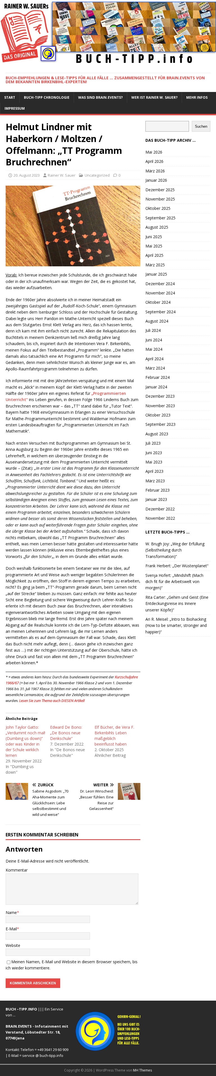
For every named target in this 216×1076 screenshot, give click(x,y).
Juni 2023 (153, 452)
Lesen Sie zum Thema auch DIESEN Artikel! (52, 700)
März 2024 (155, 368)
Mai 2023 (153, 462)
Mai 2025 (153, 246)
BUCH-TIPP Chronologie (46, 97)
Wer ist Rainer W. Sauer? (154, 97)
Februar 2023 (157, 490)
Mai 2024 (153, 349)
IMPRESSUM (14, 108)
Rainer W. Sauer (61, 175)
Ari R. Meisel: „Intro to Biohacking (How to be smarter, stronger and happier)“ (176, 625)
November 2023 (160, 405)
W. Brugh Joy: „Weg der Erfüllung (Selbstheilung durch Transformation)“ (174, 550)
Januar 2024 (156, 387)
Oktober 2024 (157, 302)
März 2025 (155, 264)
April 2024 (154, 358)
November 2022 (160, 518)
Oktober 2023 (157, 415)
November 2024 (160, 293)
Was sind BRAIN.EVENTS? (100, 97)
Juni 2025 (153, 236)
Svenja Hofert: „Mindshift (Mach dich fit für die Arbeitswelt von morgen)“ (174, 582)
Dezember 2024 (160, 283)
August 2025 (156, 227)
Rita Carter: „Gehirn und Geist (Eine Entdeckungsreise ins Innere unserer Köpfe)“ (176, 604)
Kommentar (17, 870)
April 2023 (154, 471)
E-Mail (11, 928)
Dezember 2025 (160, 189)
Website (13, 945)
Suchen (201, 126)
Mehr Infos (197, 97)
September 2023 (160, 424)
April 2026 (154, 161)
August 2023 (156, 433)
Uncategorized (97, 175)
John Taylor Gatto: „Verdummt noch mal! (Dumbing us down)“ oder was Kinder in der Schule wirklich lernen (25, 741)
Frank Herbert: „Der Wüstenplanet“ (176, 565)
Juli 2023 (153, 443)
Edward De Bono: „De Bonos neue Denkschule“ (66, 732)
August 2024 (156, 321)
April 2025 (154, 255)
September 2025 (160, 217)
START (9, 97)
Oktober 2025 (157, 208)
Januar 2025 (156, 274)
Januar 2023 (156, 499)
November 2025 (160, 199)
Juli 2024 (153, 330)
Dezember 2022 (160, 509)
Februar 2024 (157, 377)
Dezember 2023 (160, 396)
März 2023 (155, 480)
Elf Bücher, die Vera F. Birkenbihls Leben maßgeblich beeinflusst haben (114, 735)
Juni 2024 (153, 340)
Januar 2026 (156, 180)
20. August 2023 (27, 175)
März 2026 (155, 171)
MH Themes (142, 1070)
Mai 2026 (153, 152)
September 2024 (160, 311)
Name (11, 912)
